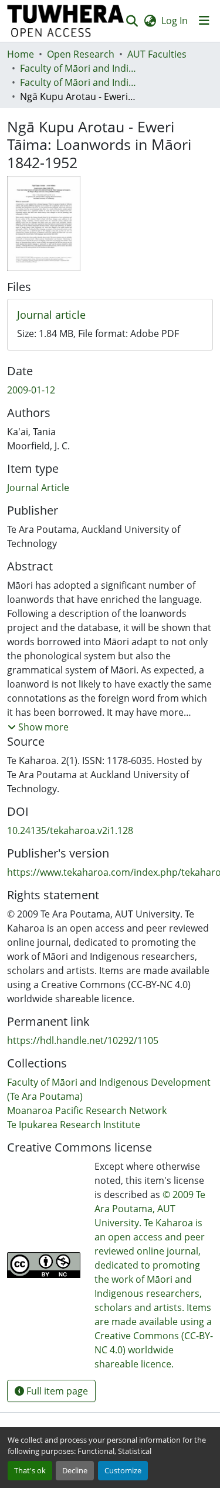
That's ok (30, 1470)
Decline (74, 1470)
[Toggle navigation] (204, 20)
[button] (65, 21)
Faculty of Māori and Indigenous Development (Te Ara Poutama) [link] (78, 68)
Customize (122, 1470)
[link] (110, 315)
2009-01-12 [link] (31, 389)
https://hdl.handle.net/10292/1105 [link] (82, 1040)
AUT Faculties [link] (157, 54)
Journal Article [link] (38, 487)
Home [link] (20, 54)
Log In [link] (174, 20)
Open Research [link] (80, 54)
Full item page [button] (56, 1390)
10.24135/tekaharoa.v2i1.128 (70, 830)
